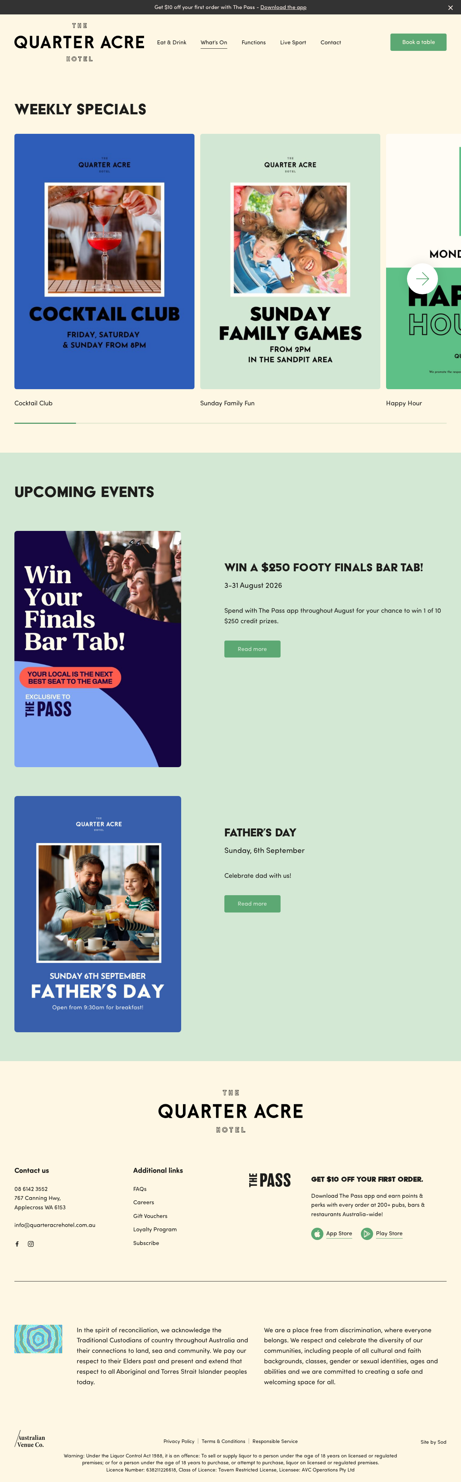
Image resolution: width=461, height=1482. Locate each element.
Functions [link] (254, 42)
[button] (422, 278)
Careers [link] (143, 1202)
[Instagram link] (30, 1244)
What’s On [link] (214, 42)
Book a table (418, 41)
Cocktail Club (33, 403)
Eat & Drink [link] (171, 42)
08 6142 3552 (31, 1188)
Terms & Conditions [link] (223, 1441)
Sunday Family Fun (227, 403)
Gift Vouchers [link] (150, 1215)
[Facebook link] (17, 1244)
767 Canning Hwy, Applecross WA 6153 (40, 1202)
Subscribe (146, 1242)
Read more (252, 648)
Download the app (283, 7)
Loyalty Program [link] (155, 1229)
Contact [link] (331, 42)
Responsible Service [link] (275, 1441)
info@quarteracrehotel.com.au (54, 1224)
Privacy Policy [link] (179, 1441)
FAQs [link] (140, 1188)
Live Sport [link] (293, 42)
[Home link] (79, 42)
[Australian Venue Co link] (29, 1441)
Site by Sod (434, 1442)
